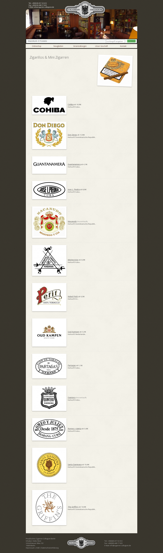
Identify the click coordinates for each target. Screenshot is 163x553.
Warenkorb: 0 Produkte (37, 41)
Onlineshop (36, 46)
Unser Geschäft (101, 46)
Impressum (30, 548)
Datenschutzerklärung (49, 548)
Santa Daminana (75, 464)
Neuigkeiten (58, 46)
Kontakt (123, 46)
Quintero (72, 397)
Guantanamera (74, 164)
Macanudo (72, 221)
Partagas (72, 365)
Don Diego (72, 134)
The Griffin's (73, 506)
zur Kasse (131, 41)
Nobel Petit (73, 296)
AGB (37, 548)
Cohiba (71, 104)
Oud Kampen (73, 331)
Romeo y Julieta (74, 428)
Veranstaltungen (80, 46)
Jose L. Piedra (74, 189)
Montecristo (73, 259)
